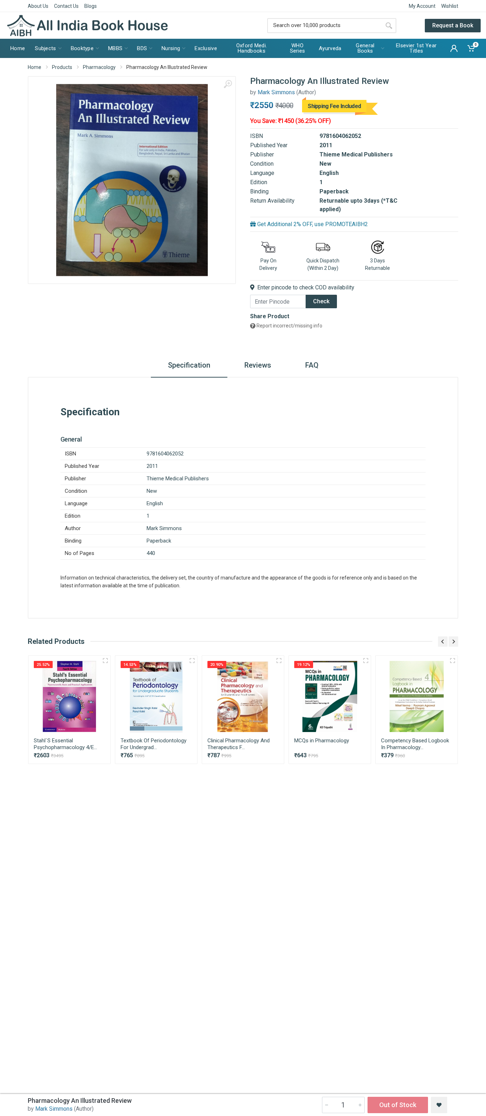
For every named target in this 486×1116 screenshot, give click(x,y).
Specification (189, 365)
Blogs (90, 6)
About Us (38, 6)
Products (62, 67)
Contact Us (66, 6)
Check (321, 301)
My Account (422, 6)
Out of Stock (397, 1105)
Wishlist (449, 6)
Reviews (257, 365)
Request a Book (452, 25)
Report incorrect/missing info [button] (288, 326)
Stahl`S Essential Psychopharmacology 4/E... (65, 744)
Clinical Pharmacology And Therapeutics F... (238, 744)
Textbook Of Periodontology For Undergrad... (153, 744)
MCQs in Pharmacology (321, 740)
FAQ (311, 365)
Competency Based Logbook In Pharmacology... (415, 744)
